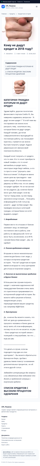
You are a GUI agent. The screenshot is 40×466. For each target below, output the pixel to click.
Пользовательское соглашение (11, 440)
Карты (3, 426)
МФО (3, 421)
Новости (20, 2)
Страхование (5, 428)
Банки (3, 419)
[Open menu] (37, 6)
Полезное (27, 2)
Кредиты (4, 424)
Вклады (3, 430)
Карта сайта (5, 445)
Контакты (4, 442)
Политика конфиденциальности (11, 438)
